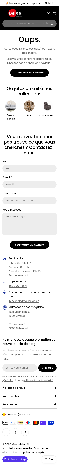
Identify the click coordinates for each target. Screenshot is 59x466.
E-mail (7, 177)
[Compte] (48, 13)
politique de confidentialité (38, 380)
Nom (5, 161)
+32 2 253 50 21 (18, 286)
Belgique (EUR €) (17, 414)
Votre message (11, 209)
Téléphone (9, 193)
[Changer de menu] (4, 13)
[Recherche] (52, 24)
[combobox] (29, 23)
